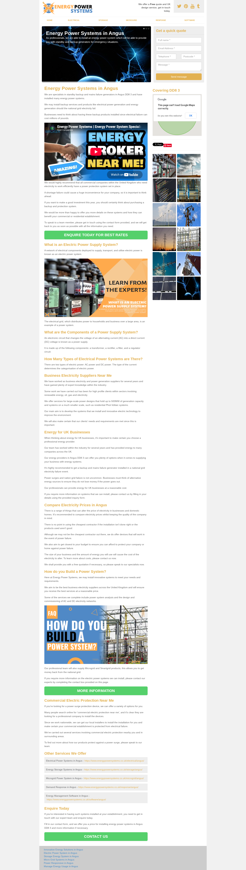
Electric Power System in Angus (60, 853)
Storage (103, 20)
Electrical (74, 20)
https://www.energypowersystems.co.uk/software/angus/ (76, 799)
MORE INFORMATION (96, 691)
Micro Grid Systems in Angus (59, 859)
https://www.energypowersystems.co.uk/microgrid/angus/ (114, 778)
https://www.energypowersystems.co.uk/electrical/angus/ (114, 760)
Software (189, 20)
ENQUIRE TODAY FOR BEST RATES (96, 235)
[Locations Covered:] (43, 3)
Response (161, 20)
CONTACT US (96, 836)
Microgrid (131, 20)
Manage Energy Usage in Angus (61, 866)
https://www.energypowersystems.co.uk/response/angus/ (108, 787)
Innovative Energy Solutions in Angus (63, 849)
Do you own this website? (170, 116)
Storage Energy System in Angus (61, 856)
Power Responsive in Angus (58, 863)
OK (190, 115)
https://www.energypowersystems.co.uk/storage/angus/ (113, 769)
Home (49, 20)
